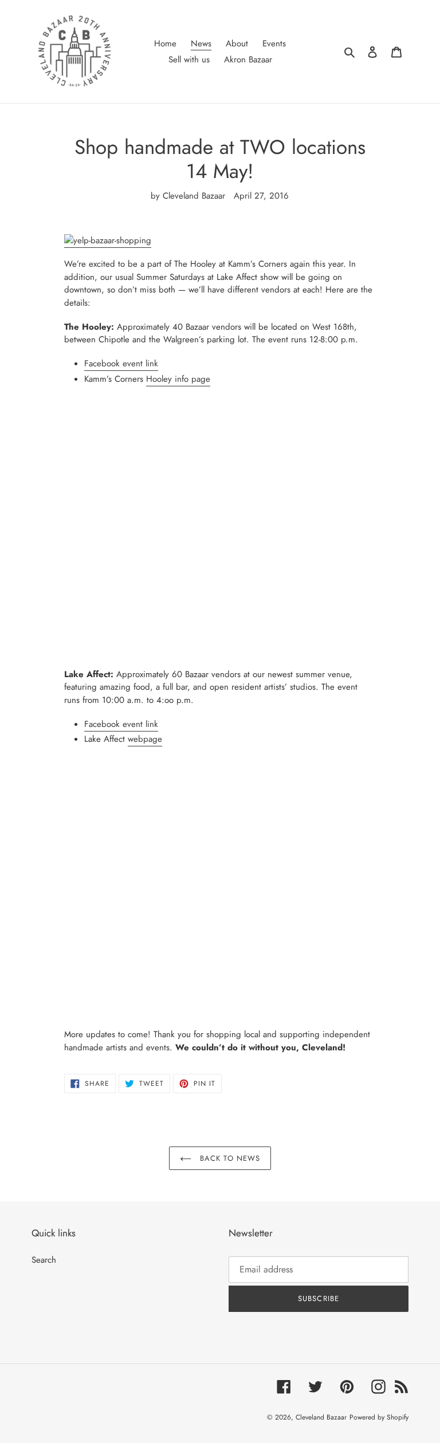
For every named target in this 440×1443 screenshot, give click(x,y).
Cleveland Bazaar (321, 1417)
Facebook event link (121, 363)
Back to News (228, 1158)
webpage (145, 739)
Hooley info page (178, 379)
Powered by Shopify (378, 1417)
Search (44, 1260)
